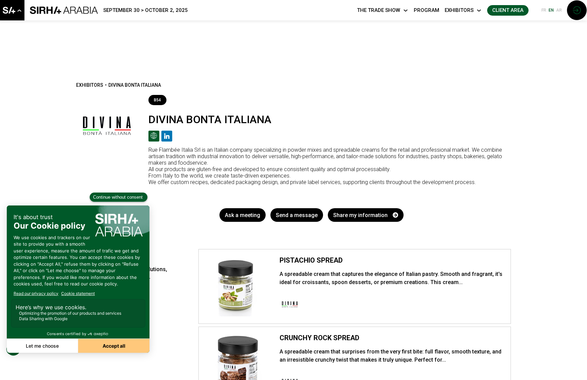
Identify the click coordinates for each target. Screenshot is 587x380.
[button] (508, 10)
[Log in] (577, 10)
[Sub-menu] (19, 11)
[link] (12, 10)
